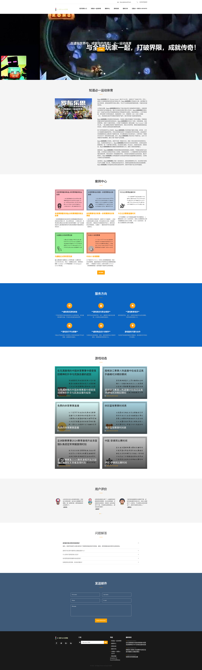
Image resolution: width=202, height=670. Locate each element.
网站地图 (113, 656)
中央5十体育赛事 (93, 256)
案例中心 (113, 643)
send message (100, 620)
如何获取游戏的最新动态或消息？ (72, 558)
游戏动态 (113, 646)
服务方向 (113, 649)
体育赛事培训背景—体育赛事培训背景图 (100, 214)
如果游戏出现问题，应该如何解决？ (73, 562)
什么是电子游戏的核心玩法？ (71, 554)
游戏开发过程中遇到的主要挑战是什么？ (74, 550)
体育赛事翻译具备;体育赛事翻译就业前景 (69, 214)
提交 (106, 642)
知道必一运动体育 (116, 640)
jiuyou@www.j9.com (125, 2)
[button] (97, 73)
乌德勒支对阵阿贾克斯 (63, 256)
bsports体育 (109, 665)
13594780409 (143, 2)
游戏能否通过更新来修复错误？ (71, 543)
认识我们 (101, 49)
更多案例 (101, 272)
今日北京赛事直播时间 (126, 213)
